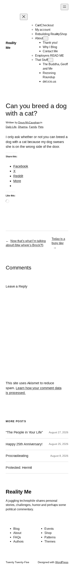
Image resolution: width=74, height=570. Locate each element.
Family (33, 126)
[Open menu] (64, 7)
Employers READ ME (49, 55)
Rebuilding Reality (47, 34)
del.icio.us (49, 81)
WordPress (61, 562)
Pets (40, 126)
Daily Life (11, 126)
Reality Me (18, 492)
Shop (63, 34)
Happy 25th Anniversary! (24, 444)
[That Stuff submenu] (50, 60)
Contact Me (50, 51)
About (39, 38)
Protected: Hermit (19, 468)
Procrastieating (17, 456)
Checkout (47, 25)
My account (42, 29)
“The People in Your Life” (25, 432)
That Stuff (41, 59)
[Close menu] (24, 17)
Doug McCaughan (29, 122)
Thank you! (50, 42)
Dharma (23, 126)
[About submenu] (45, 38)
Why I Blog (50, 47)
